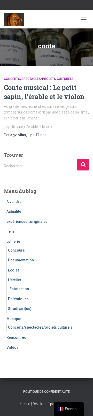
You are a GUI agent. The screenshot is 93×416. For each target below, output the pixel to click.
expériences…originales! (27, 222)
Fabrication (19, 289)
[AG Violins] (16, 19)
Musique (13, 319)
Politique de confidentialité (46, 392)
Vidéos (12, 347)
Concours (16, 250)
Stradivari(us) (20, 309)
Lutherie (13, 241)
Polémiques (18, 299)
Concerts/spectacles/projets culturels (39, 79)
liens (10, 231)
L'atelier (14, 280)
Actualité (13, 211)
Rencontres (16, 337)
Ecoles (14, 270)
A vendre (13, 202)
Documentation (21, 260)
